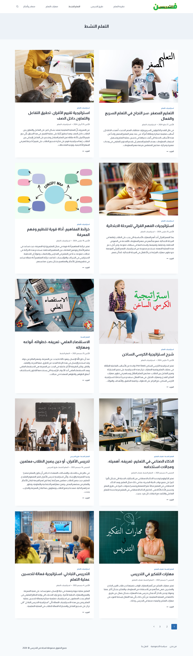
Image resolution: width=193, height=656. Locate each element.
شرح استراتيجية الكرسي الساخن (148, 354)
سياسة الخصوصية (159, 646)
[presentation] (138, 76)
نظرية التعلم (119, 6)
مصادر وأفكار (29, 6)
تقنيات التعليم (159, 456)
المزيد (170, 151)
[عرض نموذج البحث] (17, 6)
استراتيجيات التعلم (167, 108)
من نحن (173, 646)
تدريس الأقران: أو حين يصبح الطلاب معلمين (55, 461)
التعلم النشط (74, 6)
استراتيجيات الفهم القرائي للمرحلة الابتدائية (140, 226)
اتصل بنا (144, 646)
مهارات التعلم (52, 6)
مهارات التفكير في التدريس (152, 574)
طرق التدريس (97, 6)
